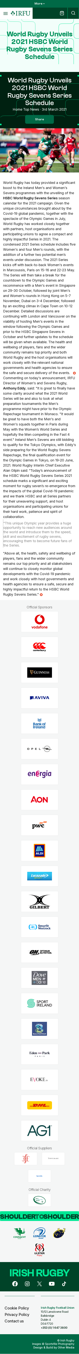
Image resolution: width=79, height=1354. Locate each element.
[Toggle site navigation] (5, 13)
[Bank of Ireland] (39, 723)
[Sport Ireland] (39, 1003)
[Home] (20, 13)
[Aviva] (39, 698)
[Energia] (39, 774)
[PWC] (39, 825)
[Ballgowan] (39, 1029)
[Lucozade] (39, 876)
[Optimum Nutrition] (39, 952)
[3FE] (25, 1158)
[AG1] (39, 1131)
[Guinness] (39, 673)
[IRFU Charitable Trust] (39, 1200)
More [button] (38, 3)
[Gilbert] (39, 902)
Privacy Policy (17, 1314)
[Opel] (39, 749)
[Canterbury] (39, 647)
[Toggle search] (73, 13)
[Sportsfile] (39, 1176)
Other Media (66, 1347)
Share (39, 119)
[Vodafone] (39, 622)
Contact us (14, 1321)
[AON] (39, 800)
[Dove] (39, 978)
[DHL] (39, 1105)
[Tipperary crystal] (53, 1158)
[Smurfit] (39, 927)
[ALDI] (39, 851)
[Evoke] (39, 1080)
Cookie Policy (17, 1308)
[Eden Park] (39, 1054)
